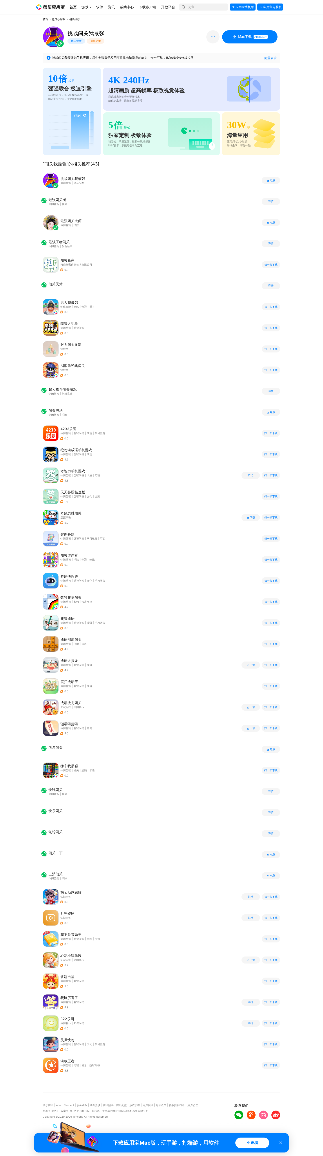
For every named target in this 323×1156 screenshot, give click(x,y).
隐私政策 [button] (161, 1105)
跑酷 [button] (76, 306)
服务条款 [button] (82, 1105)
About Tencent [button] (65, 1105)
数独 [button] (76, 601)
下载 (252, 517)
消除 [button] (76, 559)
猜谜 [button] (97, 475)
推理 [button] (89, 938)
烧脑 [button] (97, 496)
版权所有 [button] (134, 1105)
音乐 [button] (84, 1065)
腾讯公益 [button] (121, 1105)
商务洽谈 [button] (95, 1105)
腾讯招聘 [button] (108, 1105)
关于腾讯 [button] (48, 1105)
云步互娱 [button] (87, 601)
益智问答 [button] (79, 327)
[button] (50, 7)
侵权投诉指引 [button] (177, 1105)
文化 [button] (89, 496)
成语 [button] (89, 433)
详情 (271, 201)
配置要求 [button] (270, 58)
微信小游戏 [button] (58, 19)
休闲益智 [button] (65, 327)
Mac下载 (252, 37)
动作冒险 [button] (65, 306)
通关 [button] (92, 306)
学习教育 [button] (100, 433)
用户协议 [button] (192, 1105)
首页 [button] (45, 19)
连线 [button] (92, 559)
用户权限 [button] (148, 1105)
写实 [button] (102, 538)
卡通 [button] (84, 306)
